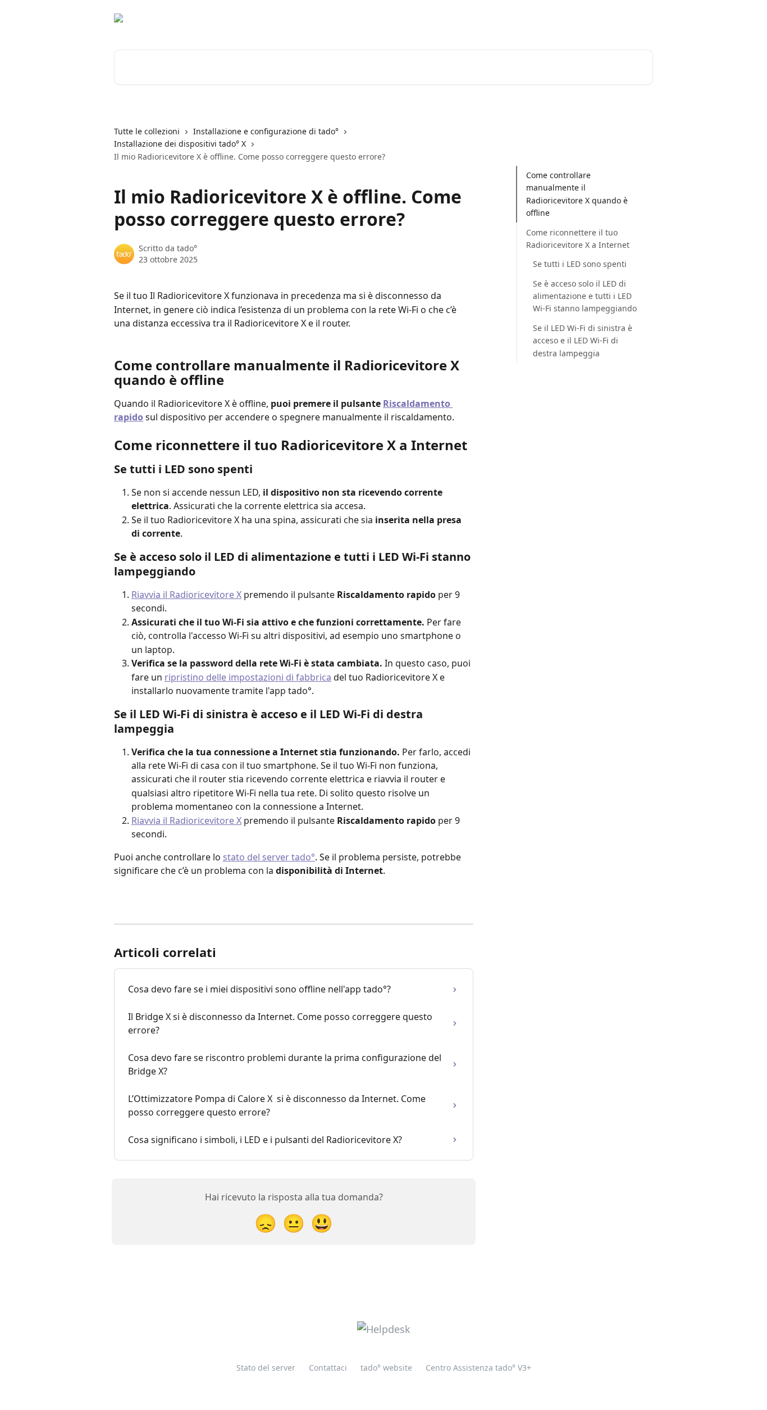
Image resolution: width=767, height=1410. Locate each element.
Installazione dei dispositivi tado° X (180, 143)
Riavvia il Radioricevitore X (186, 594)
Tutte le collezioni (147, 131)
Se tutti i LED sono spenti (580, 264)
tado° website (560, 18)
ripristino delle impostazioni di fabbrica (248, 677)
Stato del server (265, 1367)
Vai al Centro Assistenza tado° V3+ (453, 18)
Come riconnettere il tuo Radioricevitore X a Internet (577, 238)
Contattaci (328, 1367)
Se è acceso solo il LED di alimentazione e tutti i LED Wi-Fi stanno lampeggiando (585, 296)
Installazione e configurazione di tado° (266, 131)
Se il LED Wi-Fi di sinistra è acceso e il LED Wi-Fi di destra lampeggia (582, 341)
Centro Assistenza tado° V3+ (478, 1367)
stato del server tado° (269, 857)
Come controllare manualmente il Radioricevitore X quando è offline (577, 194)
